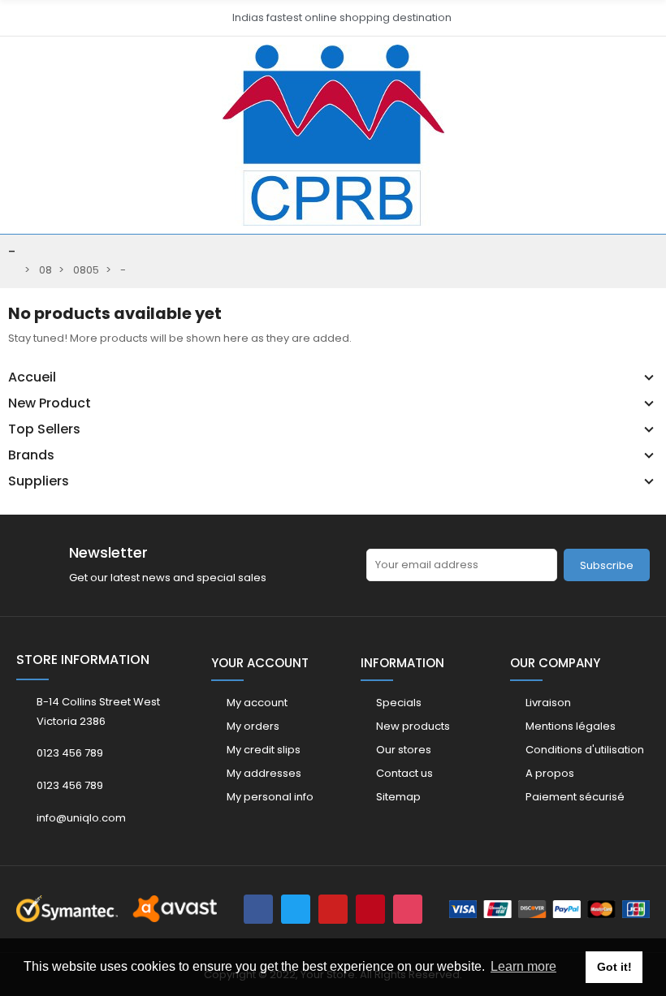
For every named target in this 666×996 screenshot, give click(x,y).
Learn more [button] (523, 966)
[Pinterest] (370, 909)
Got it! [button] (614, 966)
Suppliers (38, 481)
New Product (49, 403)
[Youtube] (333, 909)
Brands (31, 455)
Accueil (32, 377)
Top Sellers (44, 429)
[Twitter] (295, 909)
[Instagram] (407, 909)
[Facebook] (258, 909)
